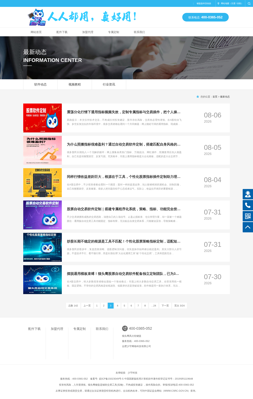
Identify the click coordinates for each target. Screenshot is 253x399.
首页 (215, 96)
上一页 (87, 305)
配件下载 (61, 32)
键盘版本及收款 (204, 3)
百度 (233, 3)
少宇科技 (132, 372)
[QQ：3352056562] (248, 194)
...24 (153, 305)
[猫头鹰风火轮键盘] (82, 16)
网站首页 (36, 32)
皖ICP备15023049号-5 (111, 378)
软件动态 (40, 84)
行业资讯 (109, 84)
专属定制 (113, 32)
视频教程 (74, 84)
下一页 (165, 305)
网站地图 (225, 3)
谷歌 (239, 3)
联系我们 (139, 32)
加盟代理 (87, 32)
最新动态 (225, 96)
